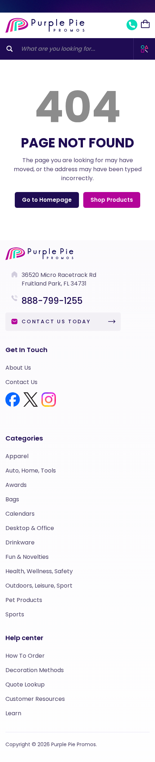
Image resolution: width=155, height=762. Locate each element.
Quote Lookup (25, 684)
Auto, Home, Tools (30, 470)
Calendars (20, 514)
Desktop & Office (29, 528)
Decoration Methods (34, 670)
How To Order (25, 656)
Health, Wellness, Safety (39, 571)
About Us (18, 368)
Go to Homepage (47, 200)
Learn (13, 713)
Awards (16, 485)
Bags (12, 499)
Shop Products (111, 200)
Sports (14, 614)
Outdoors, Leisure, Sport (38, 585)
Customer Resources (35, 699)
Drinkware (20, 542)
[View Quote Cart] (145, 24)
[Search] (9, 49)
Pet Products (23, 600)
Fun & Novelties (27, 557)
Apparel (16, 456)
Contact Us (21, 382)
